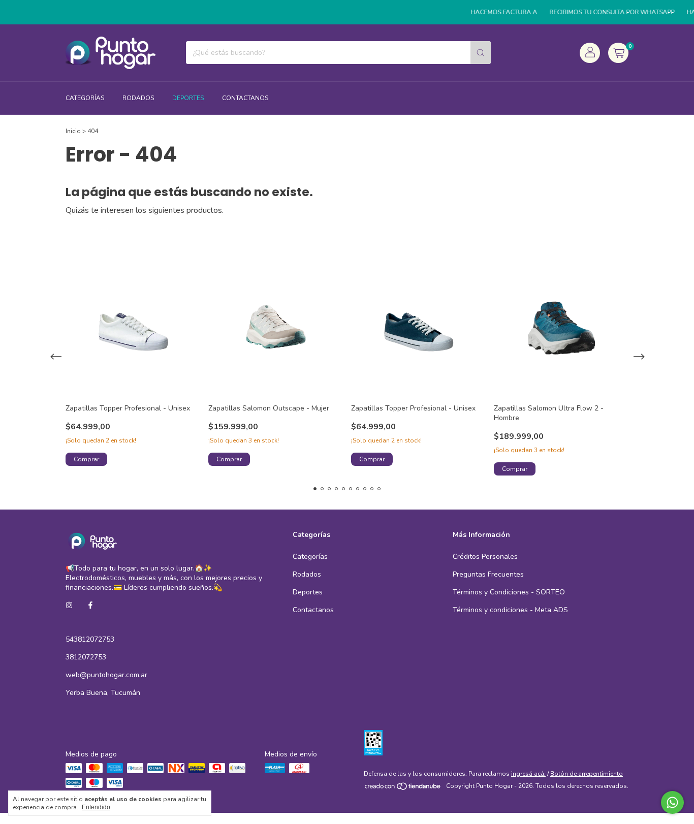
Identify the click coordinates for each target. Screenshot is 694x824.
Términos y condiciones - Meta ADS (510, 610)
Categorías (85, 98)
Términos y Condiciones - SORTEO (509, 592)
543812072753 (90, 639)
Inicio (73, 131)
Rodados (138, 98)
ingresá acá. (528, 774)
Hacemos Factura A (496, 12)
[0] (618, 53)
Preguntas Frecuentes (488, 574)
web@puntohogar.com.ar (106, 675)
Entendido (96, 807)
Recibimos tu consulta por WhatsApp (604, 12)
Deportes (188, 98)
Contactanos (245, 98)
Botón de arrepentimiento (586, 774)
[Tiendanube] (403, 788)
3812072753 (86, 657)
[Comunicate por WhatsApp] (672, 802)
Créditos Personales (485, 556)
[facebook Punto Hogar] (90, 605)
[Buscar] (480, 52)
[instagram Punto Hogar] (69, 605)
